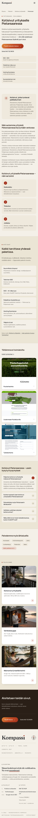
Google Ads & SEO (11, 795)
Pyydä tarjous (10, 720)
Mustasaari (6, 540)
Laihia (27, 540)
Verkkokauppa (9, 792)
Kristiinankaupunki (18, 540)
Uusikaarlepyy (7, 544)
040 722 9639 (23, 789)
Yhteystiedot (31, 815)
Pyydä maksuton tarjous (12, 46)
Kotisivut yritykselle (20, 11)
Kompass (13, 737)
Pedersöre (17, 544)
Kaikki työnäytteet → (8, 354)
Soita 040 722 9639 (8, 51)
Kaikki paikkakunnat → (9, 548)
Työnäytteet (5, 335)
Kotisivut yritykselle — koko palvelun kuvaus (21, 333)
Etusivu (4, 11)
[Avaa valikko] (34, 3)
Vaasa (25, 544)
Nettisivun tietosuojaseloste (12, 815)
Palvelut (10, 11)
